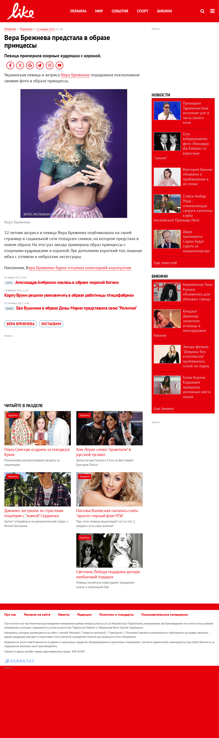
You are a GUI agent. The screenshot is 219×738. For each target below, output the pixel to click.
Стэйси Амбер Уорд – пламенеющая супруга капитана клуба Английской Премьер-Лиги (183, 208)
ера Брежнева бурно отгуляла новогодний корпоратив (79, 267)
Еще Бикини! (164, 408)
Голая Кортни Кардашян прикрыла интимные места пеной (197, 387)
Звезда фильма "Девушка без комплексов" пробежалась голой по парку (196, 356)
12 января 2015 (46, 29)
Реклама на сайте (37, 614)
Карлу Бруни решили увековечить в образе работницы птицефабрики (69, 295)
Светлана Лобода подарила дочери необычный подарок (108, 574)
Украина (78, 11)
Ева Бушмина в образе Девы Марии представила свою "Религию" (71, 308)
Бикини (164, 11)
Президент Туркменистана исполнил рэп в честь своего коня (196, 113)
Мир (99, 11)
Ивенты (64, 614)
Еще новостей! (165, 262)
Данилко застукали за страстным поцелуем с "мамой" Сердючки (33, 513)
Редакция (84, 614)
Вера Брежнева (75, 75)
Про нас (10, 614)
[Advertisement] (73, 368)
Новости (161, 95)
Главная (10, 29)
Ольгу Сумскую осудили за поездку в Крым (36, 452)
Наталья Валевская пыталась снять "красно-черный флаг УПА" (107, 513)
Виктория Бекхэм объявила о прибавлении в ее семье (197, 176)
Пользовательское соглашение (164, 614)
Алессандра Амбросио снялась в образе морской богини (62, 282)
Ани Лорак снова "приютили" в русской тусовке (103, 452)
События (120, 11)
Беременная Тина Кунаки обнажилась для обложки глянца (197, 291)
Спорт (142, 11)
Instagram (51, 323)
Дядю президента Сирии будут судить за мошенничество (196, 241)
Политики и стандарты (116, 614)
